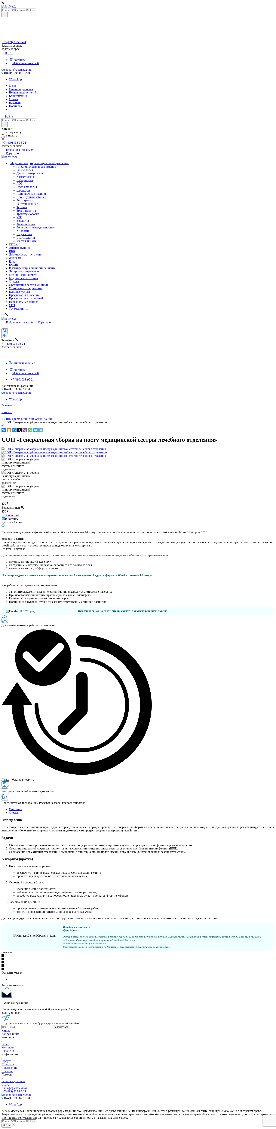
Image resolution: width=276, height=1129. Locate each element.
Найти (6, 1125)
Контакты (8, 1047)
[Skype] (35, 430)
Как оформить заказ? (15, 1088)
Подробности (10, 515)
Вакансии (8, 1050)
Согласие (7, 1071)
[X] (19, 430)
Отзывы (14, 812)
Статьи (6, 1084)
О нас (5, 1044)
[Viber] (25, 430)
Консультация (10, 1034)
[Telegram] (40, 430)
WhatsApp (15, 79)
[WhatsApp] (30, 430)
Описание (15, 809)
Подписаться (61, 1027)
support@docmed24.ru (18, 69)
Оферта (6, 1061)
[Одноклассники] (9, 430)
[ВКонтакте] (4, 430)
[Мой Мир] (14, 430)
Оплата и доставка (13, 1081)
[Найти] (5, 14)
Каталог (7, 1030)
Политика (8, 1064)
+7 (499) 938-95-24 (14, 42)
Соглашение (9, 1067)
